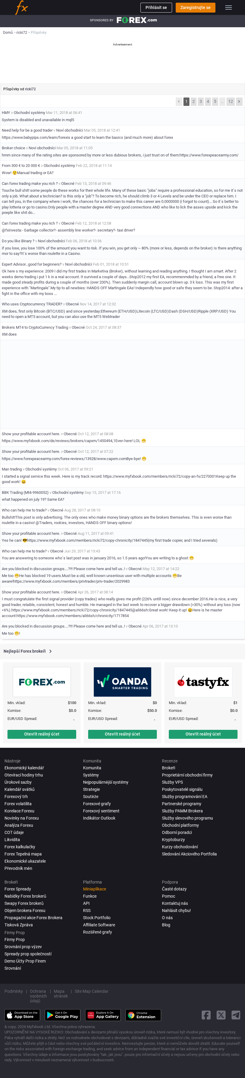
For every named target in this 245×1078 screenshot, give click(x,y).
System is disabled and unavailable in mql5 (38, 120)
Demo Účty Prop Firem (25, 961)
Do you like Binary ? (18, 241)
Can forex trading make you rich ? (30, 183)
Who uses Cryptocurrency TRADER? (32, 304)
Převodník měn (18, 868)
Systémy (91, 775)
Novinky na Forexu (21, 818)
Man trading (12, 469)
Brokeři (168, 767)
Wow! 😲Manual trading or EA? (27, 172)
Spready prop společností (27, 953)
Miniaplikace (94, 889)
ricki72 (30, 89)
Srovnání (12, 968)
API (86, 903)
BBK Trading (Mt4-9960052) (25, 492)
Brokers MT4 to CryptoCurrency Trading (35, 327)
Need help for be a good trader (27, 130)
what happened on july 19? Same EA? (33, 499)
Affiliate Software (99, 924)
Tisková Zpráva (18, 924)
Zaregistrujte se (195, 7)
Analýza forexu (18, 825)
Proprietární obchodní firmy (187, 775)
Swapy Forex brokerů (24, 903)
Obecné (67, 183)
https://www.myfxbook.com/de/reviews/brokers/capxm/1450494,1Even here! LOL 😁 (74, 440)
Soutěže (90, 796)
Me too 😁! (11, 633)
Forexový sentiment (101, 810)
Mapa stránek (61, 993)
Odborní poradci (177, 832)
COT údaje (14, 832)
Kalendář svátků (19, 789)
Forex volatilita (18, 803)
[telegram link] (236, 1015)
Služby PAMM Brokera (182, 810)
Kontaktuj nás (175, 903)
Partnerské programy (181, 803)
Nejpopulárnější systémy (105, 782)
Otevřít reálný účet (41, 734)
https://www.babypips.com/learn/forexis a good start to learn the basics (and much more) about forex (87, 137)
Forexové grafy (97, 803)
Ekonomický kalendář (24, 767)
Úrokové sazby (18, 782)
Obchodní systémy (29, 112)
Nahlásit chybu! (176, 910)
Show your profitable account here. (31, 434)
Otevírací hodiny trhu (23, 775)
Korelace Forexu (19, 810)
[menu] (229, 7)
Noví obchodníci (69, 130)
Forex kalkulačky (19, 846)
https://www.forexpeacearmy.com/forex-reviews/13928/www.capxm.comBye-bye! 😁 (74, 458)
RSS (87, 910)
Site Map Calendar (91, 991)
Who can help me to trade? (24, 510)
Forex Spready (17, 889)
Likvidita (12, 839)
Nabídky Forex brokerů (25, 896)
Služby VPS (172, 782)
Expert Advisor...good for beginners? (32, 264)
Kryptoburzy (173, 839)
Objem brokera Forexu (24, 910)
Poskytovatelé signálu (182, 789)
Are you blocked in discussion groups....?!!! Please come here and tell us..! (63, 569)
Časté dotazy (174, 889)
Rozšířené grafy (97, 932)
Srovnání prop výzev (23, 946)
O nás (167, 917)
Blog (166, 924)
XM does (9, 334)
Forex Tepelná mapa (23, 854)
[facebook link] (206, 1015)
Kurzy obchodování (180, 846)
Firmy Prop (14, 939)
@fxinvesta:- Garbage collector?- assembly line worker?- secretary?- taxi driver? (68, 230)
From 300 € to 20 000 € (21, 165)
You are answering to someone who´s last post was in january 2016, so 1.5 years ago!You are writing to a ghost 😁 (98, 558)
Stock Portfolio (97, 917)
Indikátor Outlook (99, 818)
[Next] (239, 102)
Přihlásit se (156, 7)
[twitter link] (221, 1015)
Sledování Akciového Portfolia (189, 854)
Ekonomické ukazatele (25, 861)
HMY (6, 112)
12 (230, 101)
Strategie (91, 789)
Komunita (92, 767)
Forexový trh (16, 796)
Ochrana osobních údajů (38, 996)
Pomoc (168, 896)
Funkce (90, 896)
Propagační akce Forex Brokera (33, 917)
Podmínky (13, 991)
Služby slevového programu (187, 818)
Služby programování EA (184, 796)
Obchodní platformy (180, 825)
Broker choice (13, 148)
